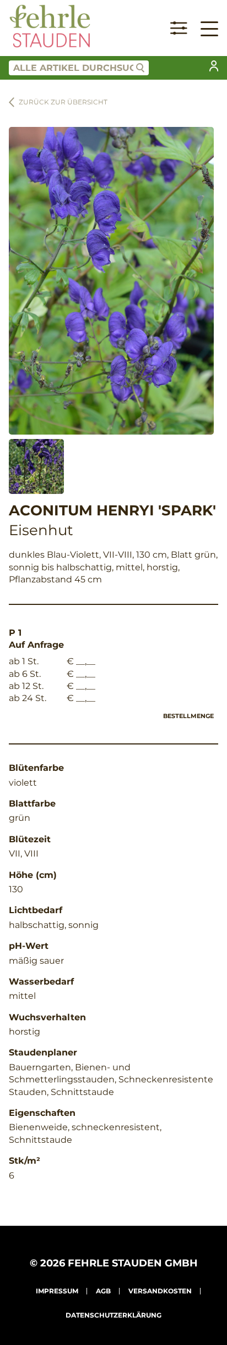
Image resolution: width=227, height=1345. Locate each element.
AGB (103, 1291)
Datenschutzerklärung (113, 1315)
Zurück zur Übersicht (63, 102)
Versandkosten (160, 1291)
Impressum (57, 1291)
